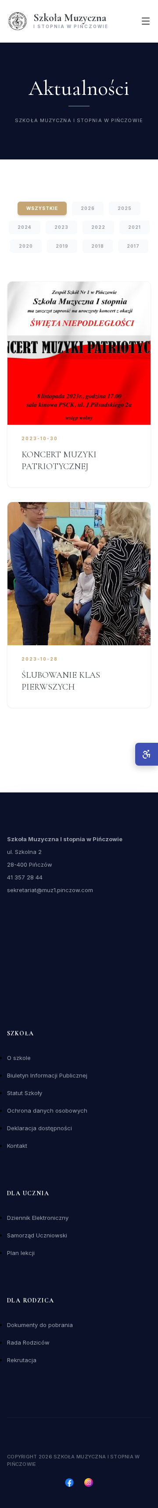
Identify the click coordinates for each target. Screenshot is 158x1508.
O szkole (19, 1057)
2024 (25, 227)
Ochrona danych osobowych (47, 1110)
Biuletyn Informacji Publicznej (47, 1075)
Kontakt (17, 1145)
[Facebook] (69, 1482)
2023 (61, 227)
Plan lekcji (21, 1252)
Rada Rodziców (28, 1342)
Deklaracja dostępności (39, 1128)
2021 (134, 227)
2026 (88, 208)
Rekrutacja (21, 1359)
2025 (125, 208)
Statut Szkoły (24, 1092)
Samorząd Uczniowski (37, 1235)
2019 (62, 246)
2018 (97, 246)
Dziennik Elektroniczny (37, 1217)
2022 (98, 227)
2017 (133, 246)
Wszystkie (42, 208)
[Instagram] (88, 1482)
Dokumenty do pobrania (40, 1324)
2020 (26, 246)
